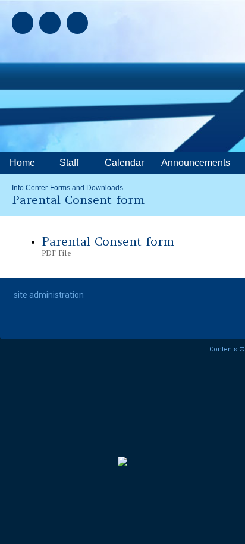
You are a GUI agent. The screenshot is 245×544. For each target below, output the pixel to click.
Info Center (30, 188)
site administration (49, 295)
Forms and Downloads (86, 188)
